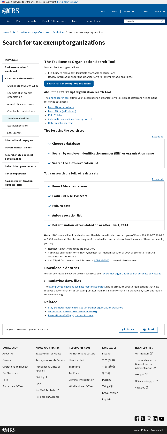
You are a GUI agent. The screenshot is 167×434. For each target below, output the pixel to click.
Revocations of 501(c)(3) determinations (70, 315)
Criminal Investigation (81, 379)
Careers (6, 360)
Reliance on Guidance (47, 396)
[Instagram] (149, 418)
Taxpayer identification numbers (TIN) (19, 183)
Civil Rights (42, 377)
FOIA (38, 383)
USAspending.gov (144, 381)
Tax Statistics (10, 373)
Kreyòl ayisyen (110, 393)
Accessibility (158, 430)
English (127, 11)
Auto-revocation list (67, 215)
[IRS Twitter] (143, 418)
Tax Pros (144, 11)
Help (103, 11)
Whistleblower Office (81, 386)
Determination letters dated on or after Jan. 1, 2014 (90, 225)
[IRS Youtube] (162, 418)
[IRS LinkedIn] (155, 418)
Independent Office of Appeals (48, 368)
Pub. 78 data (55, 115)
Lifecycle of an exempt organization (19, 95)
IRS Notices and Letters (82, 353)
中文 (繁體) (108, 366)
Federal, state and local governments (19, 157)
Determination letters (60, 123)
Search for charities (55, 32)
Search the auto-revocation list (75, 163)
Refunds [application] (31, 21)
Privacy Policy (140, 430)
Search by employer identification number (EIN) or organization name (103, 153)
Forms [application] (75, 21)
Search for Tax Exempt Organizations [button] (69, 83)
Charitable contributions (21, 111)
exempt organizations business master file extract (77, 286)
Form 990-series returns (69, 186)
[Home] (10, 9)
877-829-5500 (101, 260)
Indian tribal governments (20, 166)
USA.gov (139, 374)
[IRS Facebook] (137, 418)
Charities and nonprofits (30, 32)
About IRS (8, 353)
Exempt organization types (22, 85)
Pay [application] (18, 21)
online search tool (59, 97)
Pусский (106, 379)
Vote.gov (140, 387)
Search (162, 21)
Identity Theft (76, 360)
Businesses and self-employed (17, 69)
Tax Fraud (74, 373)
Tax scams (74, 366)
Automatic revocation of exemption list (70, 119)
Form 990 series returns (61, 107)
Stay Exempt (14, 133)
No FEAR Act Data (45, 390)
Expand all (158, 136)
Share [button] (130, 329)
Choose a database (66, 143)
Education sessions (18, 125)
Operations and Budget (15, 366)
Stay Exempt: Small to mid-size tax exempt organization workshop (85, 307)
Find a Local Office (12, 386)
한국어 (106, 373)
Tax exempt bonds (15, 173)
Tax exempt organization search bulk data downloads (131, 273)
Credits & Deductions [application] (54, 21)
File (13, 32)
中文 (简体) (108, 360)
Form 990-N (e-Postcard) (62, 111)
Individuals (11, 60)
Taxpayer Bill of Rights (48, 353)
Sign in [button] (158, 11)
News (114, 11)
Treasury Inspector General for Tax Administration (145, 364)
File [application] (8, 21)
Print (151, 329)
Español (106, 353)
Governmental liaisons (18, 147)
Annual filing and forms (20, 104)
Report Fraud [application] (93, 21)
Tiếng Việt (108, 386)
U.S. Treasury (142, 353)
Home (6, 32)
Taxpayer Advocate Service (50, 360)
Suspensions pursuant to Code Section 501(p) (73, 311)
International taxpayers (19, 140)
